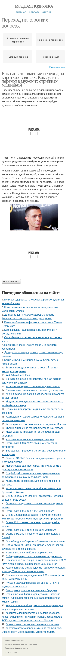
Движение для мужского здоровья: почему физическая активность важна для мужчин (28, 316)
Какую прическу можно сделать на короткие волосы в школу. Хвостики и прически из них (34, 569)
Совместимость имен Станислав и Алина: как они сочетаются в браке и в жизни (33, 546)
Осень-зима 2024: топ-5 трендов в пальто (30, 511)
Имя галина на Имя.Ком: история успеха (29, 552)
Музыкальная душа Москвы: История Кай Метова (35, 428)
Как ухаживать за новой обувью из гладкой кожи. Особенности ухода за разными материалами (32, 630)
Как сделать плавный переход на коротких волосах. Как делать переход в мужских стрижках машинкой (33, 79)
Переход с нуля (50, 56)
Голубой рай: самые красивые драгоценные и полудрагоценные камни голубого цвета (31, 475)
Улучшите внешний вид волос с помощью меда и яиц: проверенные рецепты (32, 607)
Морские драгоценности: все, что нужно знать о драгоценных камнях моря (31, 467)
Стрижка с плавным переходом (18, 39)
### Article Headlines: (18, 375)
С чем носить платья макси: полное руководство (34, 390)
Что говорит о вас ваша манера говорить (30, 439)
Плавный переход (18, 56)
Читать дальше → (11, 281)
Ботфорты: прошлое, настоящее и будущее (31, 590)
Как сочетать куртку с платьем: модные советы (33, 386)
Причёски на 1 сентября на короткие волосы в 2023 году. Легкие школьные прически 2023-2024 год (34, 562)
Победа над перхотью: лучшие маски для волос (34, 556)
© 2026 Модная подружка (14, 640)
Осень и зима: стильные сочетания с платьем (32, 624)
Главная (21, 12)
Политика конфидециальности (16, 648)
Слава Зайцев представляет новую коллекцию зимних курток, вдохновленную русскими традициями (33, 516)
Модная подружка (34, 6)
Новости (34, 12)
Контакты (8, 644)
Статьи (46, 12)
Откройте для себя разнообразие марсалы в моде (35, 541)
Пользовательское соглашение (25, 644)
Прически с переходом (50, 39)
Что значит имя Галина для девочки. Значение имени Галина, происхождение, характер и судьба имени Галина (31, 597)
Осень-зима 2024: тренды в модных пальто (31, 530)
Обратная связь (11, 652)
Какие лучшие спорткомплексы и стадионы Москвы (36, 424)
